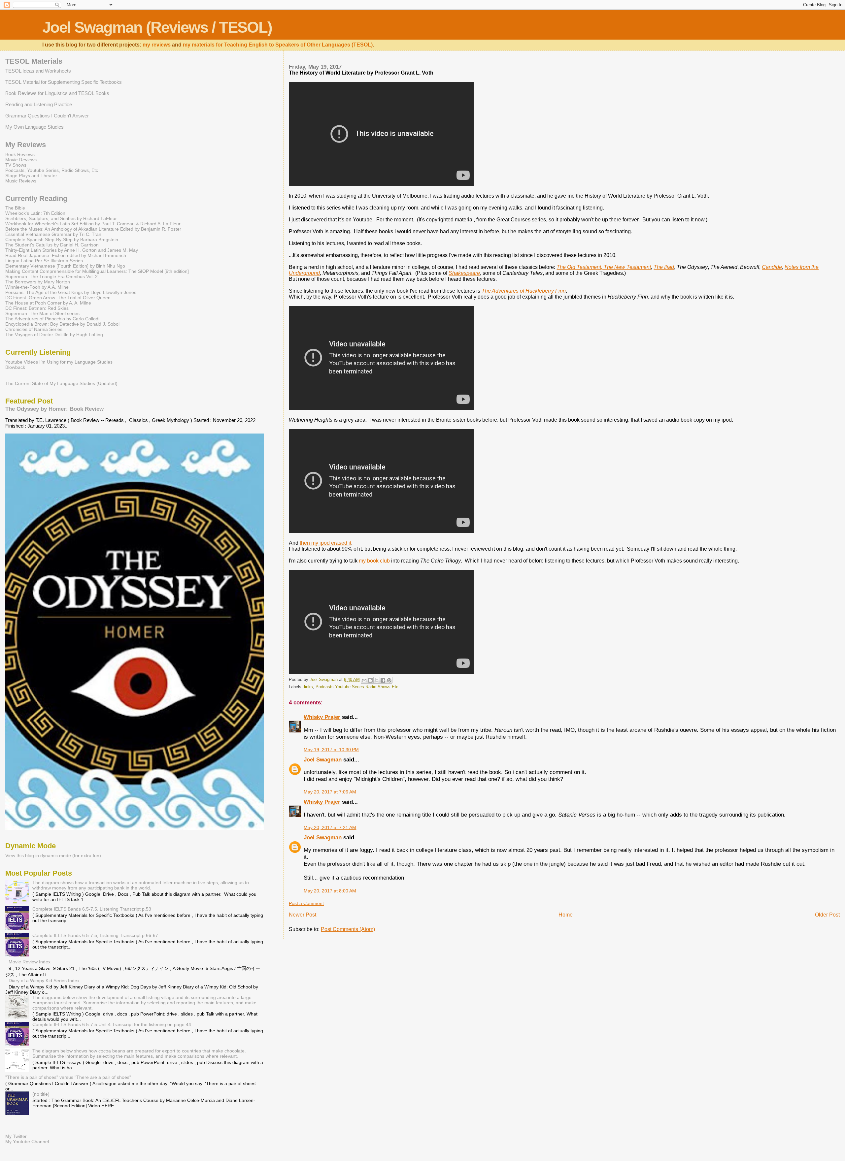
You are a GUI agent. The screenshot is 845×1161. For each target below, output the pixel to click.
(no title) (41, 1094)
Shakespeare (464, 273)
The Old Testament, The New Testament (604, 267)
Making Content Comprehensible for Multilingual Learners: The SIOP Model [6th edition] (97, 271)
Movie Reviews (21, 159)
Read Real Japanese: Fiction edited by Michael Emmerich (65, 255)
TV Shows (15, 165)
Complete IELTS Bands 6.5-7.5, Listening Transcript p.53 (91, 909)
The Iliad (664, 267)
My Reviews (25, 145)
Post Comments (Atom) (348, 929)
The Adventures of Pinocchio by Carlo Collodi (52, 318)
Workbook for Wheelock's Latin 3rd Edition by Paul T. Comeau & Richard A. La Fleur (93, 223)
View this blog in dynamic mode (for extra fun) (53, 855)
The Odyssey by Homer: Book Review (54, 408)
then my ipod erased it (325, 543)
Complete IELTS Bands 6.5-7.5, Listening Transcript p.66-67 (95, 935)
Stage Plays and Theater (31, 175)
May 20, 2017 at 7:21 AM (330, 827)
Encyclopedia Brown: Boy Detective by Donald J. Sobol (62, 324)
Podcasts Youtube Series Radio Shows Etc (357, 687)
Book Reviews (20, 154)
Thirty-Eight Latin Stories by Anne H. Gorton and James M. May (71, 250)
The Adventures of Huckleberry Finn (524, 291)
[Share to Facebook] (383, 680)
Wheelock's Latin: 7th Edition (35, 213)
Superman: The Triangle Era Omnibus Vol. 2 (51, 276)
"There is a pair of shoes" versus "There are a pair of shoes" (68, 1077)
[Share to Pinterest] (389, 680)
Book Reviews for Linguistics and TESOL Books (57, 93)
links (308, 687)
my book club (374, 561)
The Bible (15, 207)
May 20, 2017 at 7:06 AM (330, 791)
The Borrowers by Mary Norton (37, 281)
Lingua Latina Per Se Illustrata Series (44, 260)
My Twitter (16, 1136)
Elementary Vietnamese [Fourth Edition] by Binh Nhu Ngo (65, 266)
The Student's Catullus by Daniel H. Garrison (52, 244)
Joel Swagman (323, 759)
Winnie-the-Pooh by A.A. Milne (37, 287)
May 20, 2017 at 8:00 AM (330, 890)
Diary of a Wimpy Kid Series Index (44, 980)
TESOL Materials (33, 61)
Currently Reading (36, 198)
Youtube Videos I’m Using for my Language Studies (59, 362)
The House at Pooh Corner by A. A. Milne (48, 303)
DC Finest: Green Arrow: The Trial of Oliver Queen (58, 297)
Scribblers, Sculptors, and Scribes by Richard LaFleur (61, 218)
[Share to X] (376, 680)
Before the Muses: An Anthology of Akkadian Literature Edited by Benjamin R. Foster (93, 229)
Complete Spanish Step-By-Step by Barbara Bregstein (61, 239)
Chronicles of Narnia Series (33, 329)
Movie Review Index (30, 961)
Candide (772, 267)
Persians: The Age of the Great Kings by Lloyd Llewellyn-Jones (70, 292)
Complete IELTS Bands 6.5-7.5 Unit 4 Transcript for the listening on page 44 (111, 1024)
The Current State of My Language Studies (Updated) (61, 383)
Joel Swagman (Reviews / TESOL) (157, 27)
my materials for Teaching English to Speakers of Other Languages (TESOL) (278, 45)
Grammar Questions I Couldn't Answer (47, 115)
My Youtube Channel (27, 1141)
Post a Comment (306, 903)
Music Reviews (20, 180)
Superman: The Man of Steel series (42, 313)
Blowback (15, 367)
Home (565, 915)
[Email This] (364, 680)
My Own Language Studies (34, 127)
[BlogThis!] (370, 680)
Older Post (827, 915)
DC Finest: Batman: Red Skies (37, 308)
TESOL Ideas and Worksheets (38, 71)
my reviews (157, 45)
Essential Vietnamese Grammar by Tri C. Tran (53, 234)
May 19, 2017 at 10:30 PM (331, 749)
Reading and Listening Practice (38, 104)
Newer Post (302, 915)
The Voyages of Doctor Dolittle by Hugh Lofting (54, 334)
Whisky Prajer (322, 717)
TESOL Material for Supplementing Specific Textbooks (63, 82)
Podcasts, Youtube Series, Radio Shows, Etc (51, 170)
